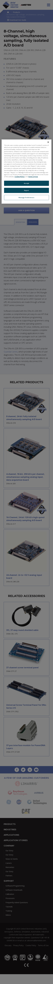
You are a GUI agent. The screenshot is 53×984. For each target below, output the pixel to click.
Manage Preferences (26, 197)
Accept (26, 183)
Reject (26, 190)
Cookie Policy (20, 176)
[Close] (48, 142)
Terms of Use (33, 176)
